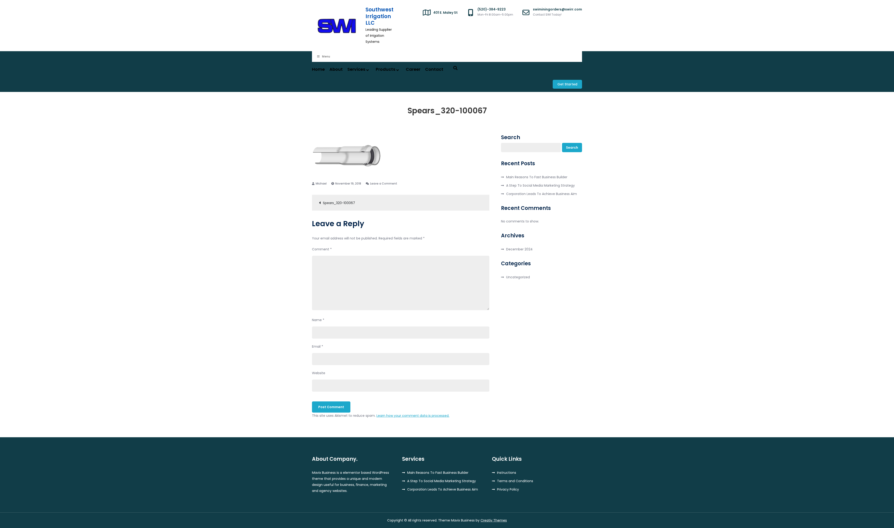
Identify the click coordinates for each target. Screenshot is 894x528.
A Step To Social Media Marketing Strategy (540, 185)
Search (510, 138)
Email (317, 346)
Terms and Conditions (515, 481)
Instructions (506, 472)
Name (318, 320)
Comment (322, 249)
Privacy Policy (508, 489)
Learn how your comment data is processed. (412, 415)
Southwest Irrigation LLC (379, 16)
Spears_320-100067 (339, 203)
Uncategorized (518, 277)
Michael (321, 183)
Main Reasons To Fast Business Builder (536, 177)
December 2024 (519, 249)
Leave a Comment (383, 183)
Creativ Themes (494, 520)
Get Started (567, 84)
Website (318, 373)
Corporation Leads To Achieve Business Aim (541, 194)
